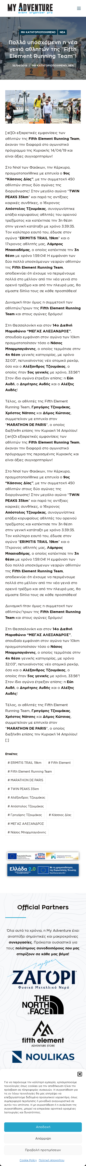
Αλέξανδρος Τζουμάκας (26, 797)
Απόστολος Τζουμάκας (26, 806)
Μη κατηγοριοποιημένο (38, 32)
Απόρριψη (43, 1138)
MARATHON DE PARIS (25, 780)
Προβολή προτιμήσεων (43, 1150)
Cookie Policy (28, 1160)
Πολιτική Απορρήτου (51, 1160)
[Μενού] (79, 8)
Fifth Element (59, 762)
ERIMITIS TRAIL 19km (24, 762)
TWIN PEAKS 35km (23, 788)
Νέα (62, 32)
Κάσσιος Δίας (60, 814)
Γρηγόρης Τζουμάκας (25, 814)
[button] (80, 1074)
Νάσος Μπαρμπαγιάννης (27, 832)
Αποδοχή (43, 1127)
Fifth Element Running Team (30, 771)
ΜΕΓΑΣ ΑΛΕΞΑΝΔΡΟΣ (26, 823)
